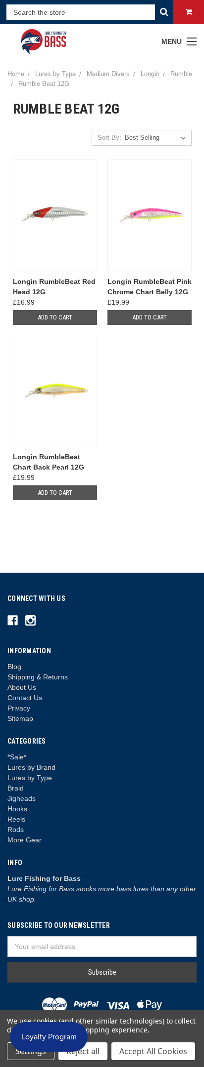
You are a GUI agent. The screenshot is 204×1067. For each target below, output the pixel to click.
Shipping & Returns (37, 677)
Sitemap (20, 718)
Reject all (83, 1051)
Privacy (18, 708)
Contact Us (24, 698)
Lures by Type (29, 778)
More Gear (24, 840)
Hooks (17, 809)
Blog (14, 667)
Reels (16, 819)
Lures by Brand (31, 767)
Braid (15, 788)
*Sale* (16, 757)
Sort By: (109, 137)
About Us (21, 687)
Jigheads (21, 798)
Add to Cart (55, 317)
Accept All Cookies (153, 1051)
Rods (15, 829)
